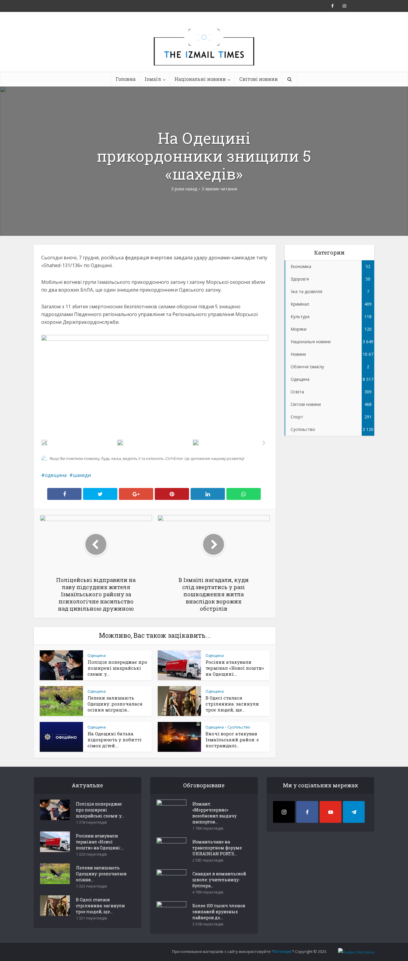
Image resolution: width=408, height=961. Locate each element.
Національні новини (200, 79)
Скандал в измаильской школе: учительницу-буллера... (219, 879)
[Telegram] (354, 812)
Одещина (97, 655)
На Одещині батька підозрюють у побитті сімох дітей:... (115, 740)
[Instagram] (284, 812)
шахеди (82, 475)
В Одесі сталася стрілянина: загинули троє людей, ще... (232, 704)
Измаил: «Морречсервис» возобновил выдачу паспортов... (214, 813)
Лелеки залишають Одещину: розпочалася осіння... (101, 874)
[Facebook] (307, 812)
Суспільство (239, 727)
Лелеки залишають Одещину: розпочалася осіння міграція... (115, 704)
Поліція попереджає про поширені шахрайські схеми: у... (117, 668)
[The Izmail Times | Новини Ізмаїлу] (204, 53)
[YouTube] (330, 812)
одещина (56, 475)
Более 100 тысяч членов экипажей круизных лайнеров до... (218, 911)
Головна (126, 79)
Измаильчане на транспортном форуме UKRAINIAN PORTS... (217, 848)
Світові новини (258, 79)
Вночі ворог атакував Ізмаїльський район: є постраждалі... (232, 740)
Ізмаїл (153, 79)
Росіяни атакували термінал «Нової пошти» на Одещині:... (234, 668)
